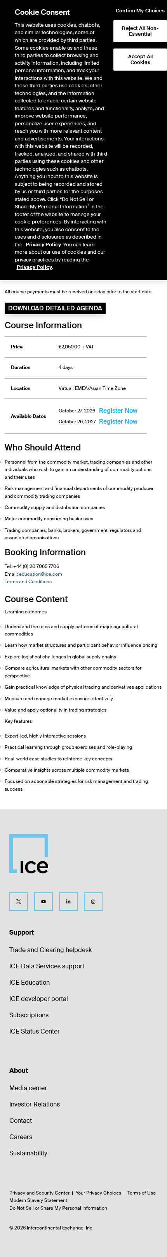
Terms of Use (141, 1193)
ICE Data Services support (46, 966)
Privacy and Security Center (39, 1193)
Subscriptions (29, 1015)
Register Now (118, 411)
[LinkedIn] (68, 901)
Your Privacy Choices (98, 1193)
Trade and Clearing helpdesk (50, 950)
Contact (20, 1121)
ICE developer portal (38, 999)
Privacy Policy (43, 244)
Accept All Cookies (140, 59)
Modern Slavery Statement (38, 1200)
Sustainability (28, 1153)
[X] (18, 901)
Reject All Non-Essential (140, 31)
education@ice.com (40, 574)
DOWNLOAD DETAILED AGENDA (55, 308)
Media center (28, 1088)
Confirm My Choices (140, 11)
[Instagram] (93, 901)
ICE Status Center (34, 1031)
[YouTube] (43, 901)
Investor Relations (34, 1104)
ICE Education (29, 982)
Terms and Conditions (28, 581)
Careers (20, 1137)
